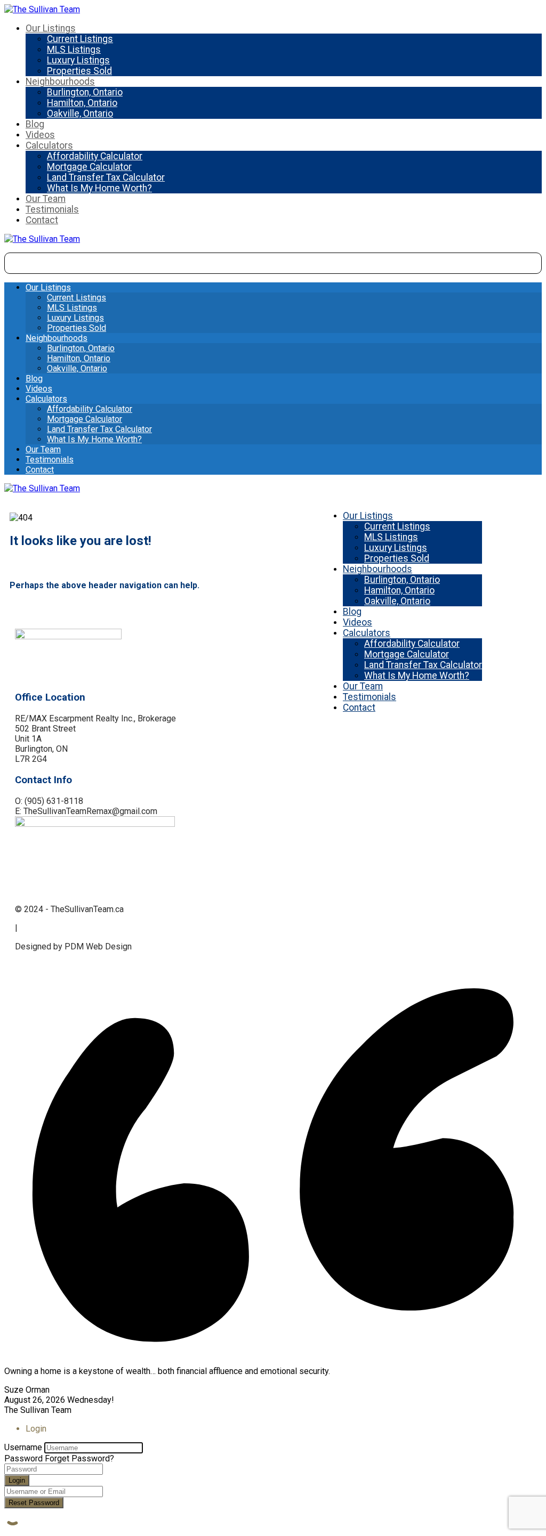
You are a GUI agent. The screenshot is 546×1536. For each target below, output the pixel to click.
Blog (35, 124)
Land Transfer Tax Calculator (106, 177)
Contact (42, 220)
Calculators (49, 145)
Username (23, 1447)
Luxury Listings (78, 60)
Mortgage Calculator (89, 166)
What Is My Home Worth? (99, 188)
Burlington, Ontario (85, 92)
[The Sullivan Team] (42, 9)
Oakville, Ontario (80, 113)
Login (17, 1480)
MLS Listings (74, 49)
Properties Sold (79, 71)
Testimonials (52, 209)
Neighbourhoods (60, 81)
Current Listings (80, 39)
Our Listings (51, 28)
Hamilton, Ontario (82, 102)
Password (23, 1458)
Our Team (46, 198)
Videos (40, 134)
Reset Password (34, 1503)
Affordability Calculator (94, 156)
